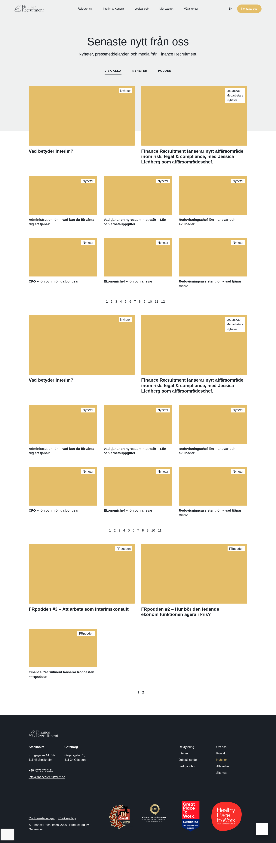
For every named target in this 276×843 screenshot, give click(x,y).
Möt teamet (166, 8)
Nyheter (221, 759)
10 (150, 301)
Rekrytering (85, 8)
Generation (36, 829)
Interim (183, 753)
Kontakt (221, 753)
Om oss (221, 747)
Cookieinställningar (42, 818)
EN (230, 8)
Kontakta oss (249, 8)
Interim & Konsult (113, 8)
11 (156, 301)
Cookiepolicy (67, 818)
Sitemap (221, 772)
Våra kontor (191, 8)
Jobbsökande (188, 759)
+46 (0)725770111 (41, 770)
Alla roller (222, 766)
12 (163, 301)
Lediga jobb (142, 8)
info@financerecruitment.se (47, 777)
